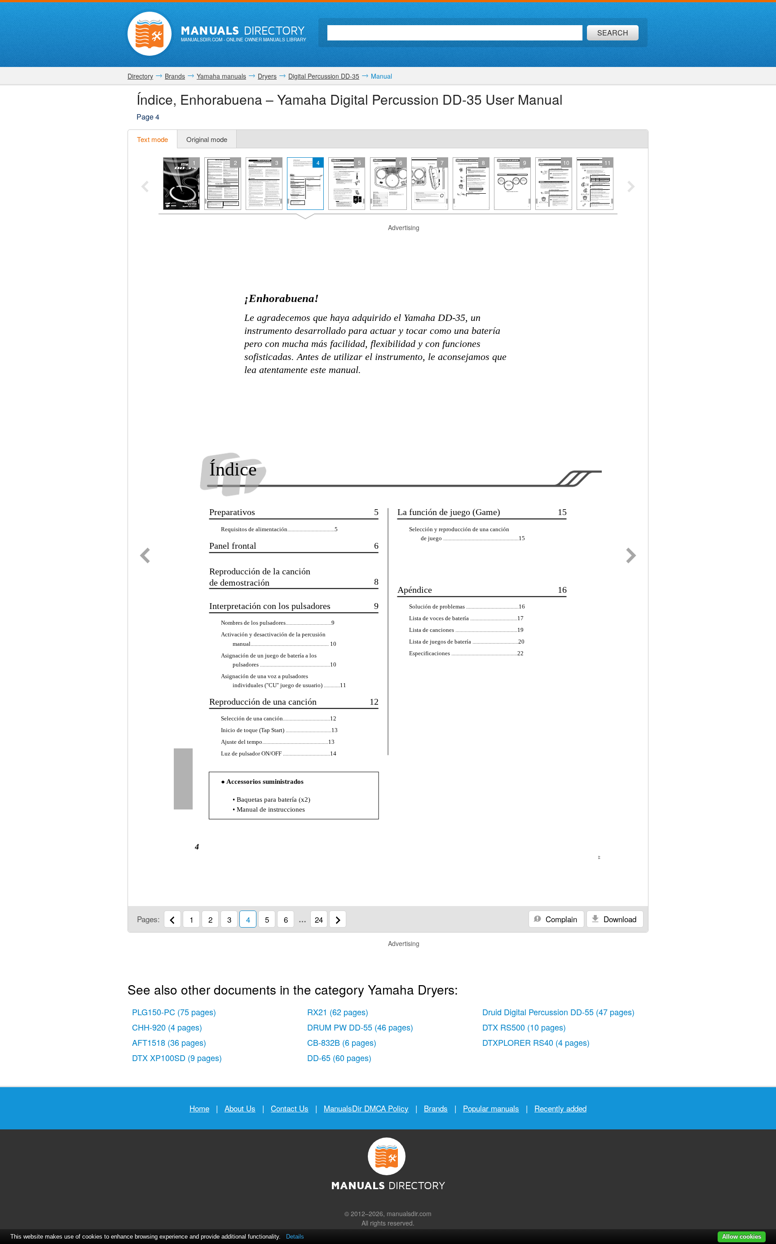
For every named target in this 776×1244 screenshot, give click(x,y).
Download (618, 918)
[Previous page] (145, 556)
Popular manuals (491, 1108)
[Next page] (631, 556)
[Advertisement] (388, 243)
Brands (436, 1108)
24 (319, 919)
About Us (240, 1108)
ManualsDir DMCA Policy (366, 1108)
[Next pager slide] (631, 187)
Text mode (152, 139)
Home (199, 1108)
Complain (560, 918)
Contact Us (290, 1108)
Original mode (206, 139)
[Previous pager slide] (145, 187)
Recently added (560, 1108)
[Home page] (149, 33)
